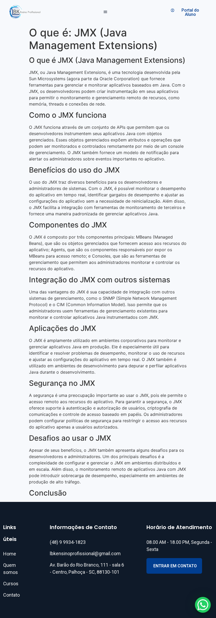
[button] (105, 12)
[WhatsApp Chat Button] (203, 605)
